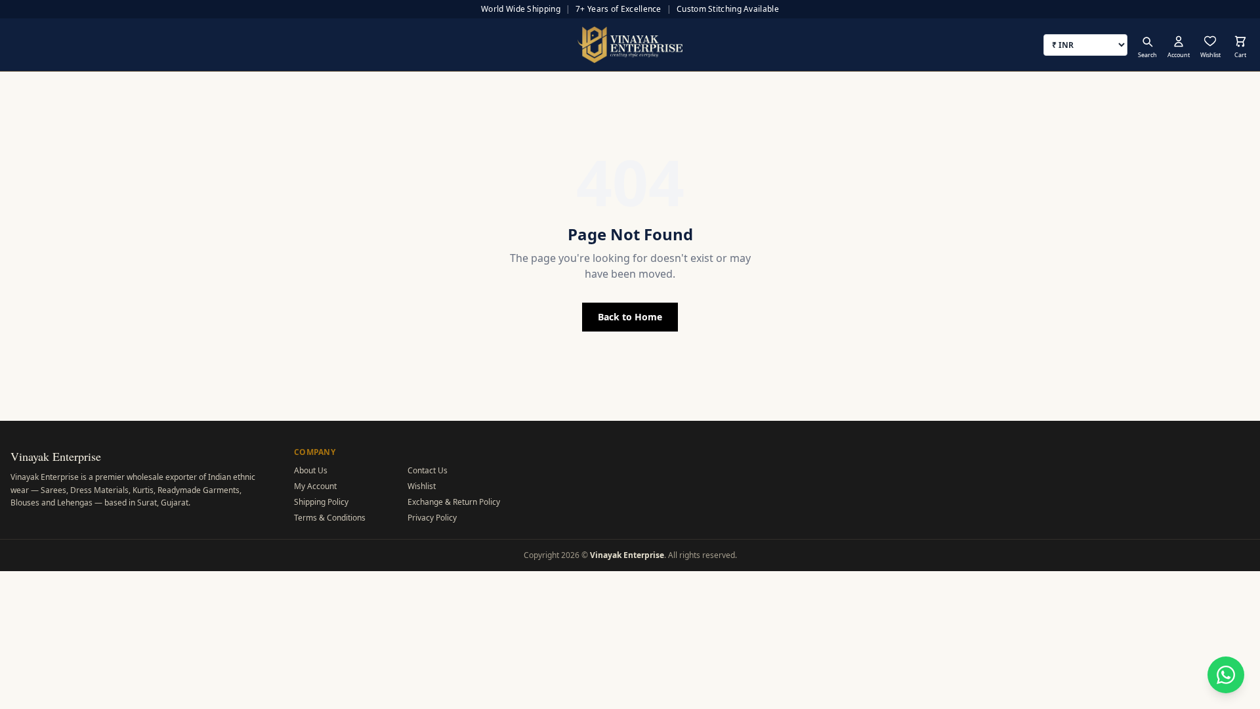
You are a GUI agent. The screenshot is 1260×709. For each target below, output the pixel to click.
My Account (315, 486)
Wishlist (422, 486)
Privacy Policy (432, 517)
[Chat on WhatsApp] (1226, 674)
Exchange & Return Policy (454, 501)
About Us (310, 470)
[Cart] (1240, 41)
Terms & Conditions (330, 517)
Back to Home (630, 317)
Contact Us (428, 470)
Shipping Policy (321, 501)
